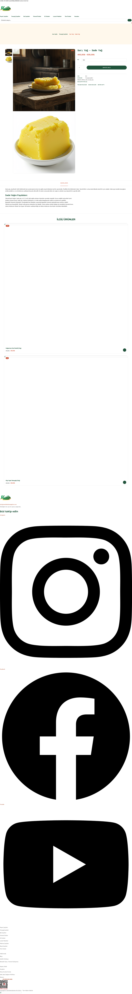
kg (78, 59)
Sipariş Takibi (3, 966)
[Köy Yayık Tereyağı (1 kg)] (66, 417)
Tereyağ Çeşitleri (15, 16)
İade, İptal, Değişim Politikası (7, 974)
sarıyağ (89, 79)
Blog (1, 956)
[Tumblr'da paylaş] (97, 82)
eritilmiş (83, 79)
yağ (92, 79)
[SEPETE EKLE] (124, 350)
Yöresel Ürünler (37, 16)
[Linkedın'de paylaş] (95, 82)
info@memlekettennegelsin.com (8, 504)
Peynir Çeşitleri (4, 16)
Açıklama (64, 183)
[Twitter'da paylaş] (92, 82)
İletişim (2, 977)
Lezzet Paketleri (57, 16)
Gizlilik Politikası (4, 959)
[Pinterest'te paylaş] (100, 82)
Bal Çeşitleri (26, 16)
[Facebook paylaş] (89, 82)
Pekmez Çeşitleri (4, 943)
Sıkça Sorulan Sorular (5, 972)
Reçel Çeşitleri (3, 946)
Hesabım (76, 16)
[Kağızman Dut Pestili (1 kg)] (66, 285)
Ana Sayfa (54, 34)
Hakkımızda (3, 953)
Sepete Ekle (107, 67)
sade (86, 79)
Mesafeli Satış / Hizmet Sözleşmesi (9, 961)
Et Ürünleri (47, 16)
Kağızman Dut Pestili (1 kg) (13, 348)
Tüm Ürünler (68, 16)
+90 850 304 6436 (7, 979)
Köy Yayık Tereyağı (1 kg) (13, 480)
